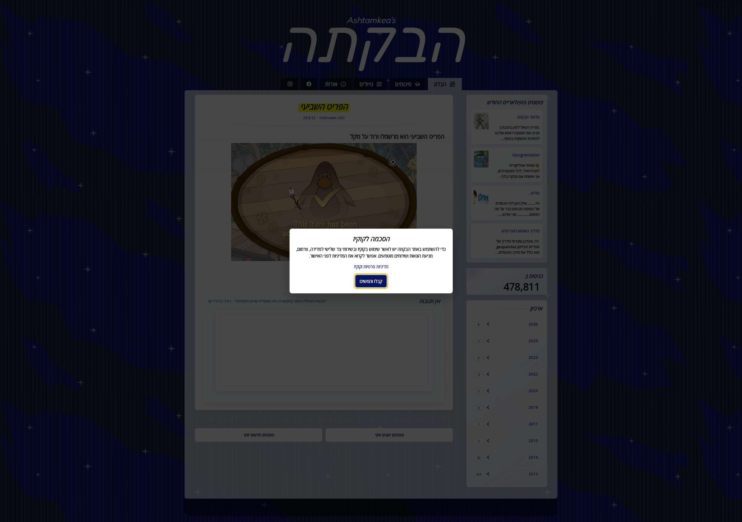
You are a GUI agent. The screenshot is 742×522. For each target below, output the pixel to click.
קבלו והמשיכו (371, 281)
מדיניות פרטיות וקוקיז (371, 266)
